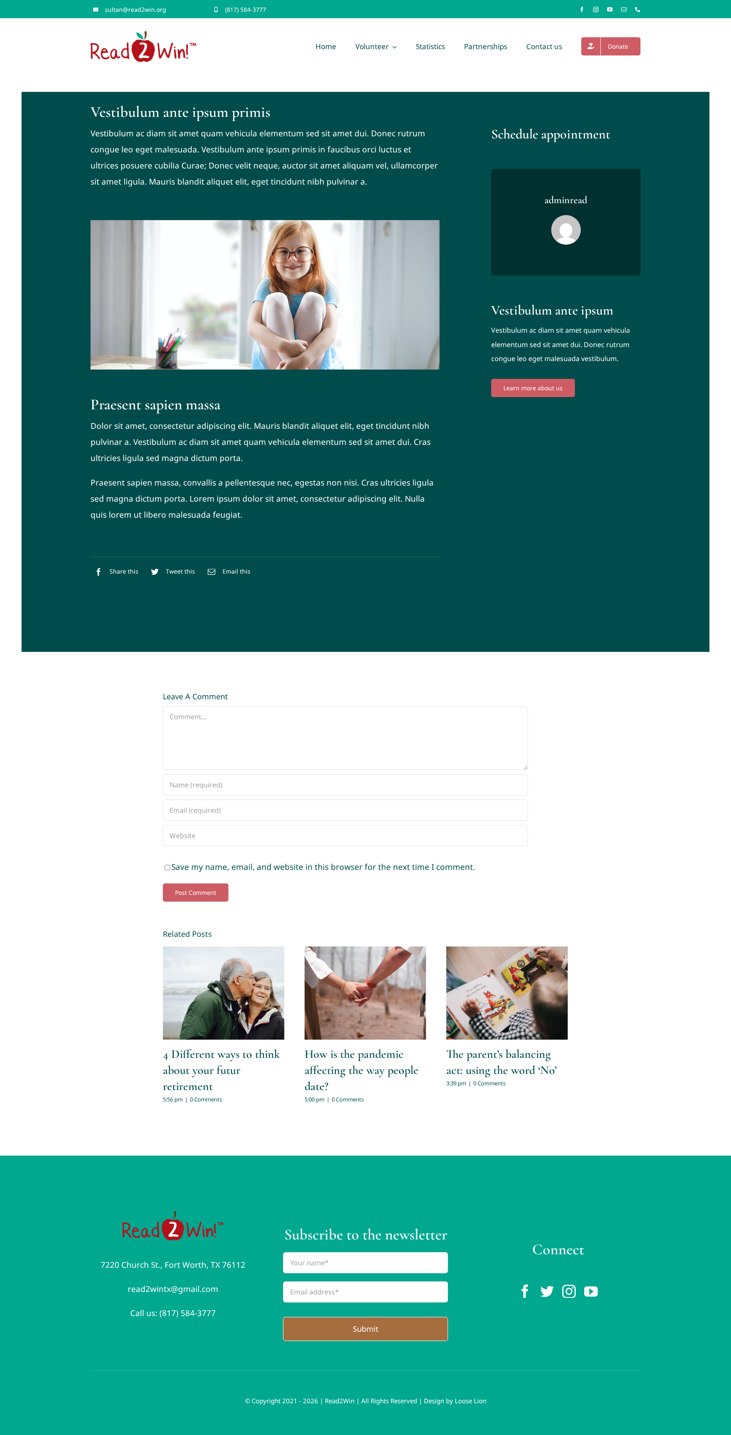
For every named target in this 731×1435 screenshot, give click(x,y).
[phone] (637, 9)
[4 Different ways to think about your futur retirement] (223, 993)
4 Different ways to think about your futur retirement (221, 1070)
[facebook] (582, 9)
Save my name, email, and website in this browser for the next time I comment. (323, 866)
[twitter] (547, 1291)
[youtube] (610, 9)
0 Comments (206, 1099)
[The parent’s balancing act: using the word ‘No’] (507, 993)
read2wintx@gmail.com (173, 1288)
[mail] (624, 9)
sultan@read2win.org (135, 10)
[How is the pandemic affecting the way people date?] (365, 993)
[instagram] (596, 9)
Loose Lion (470, 1400)
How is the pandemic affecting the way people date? (361, 1070)
